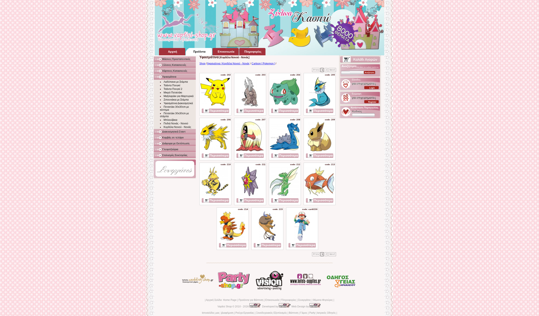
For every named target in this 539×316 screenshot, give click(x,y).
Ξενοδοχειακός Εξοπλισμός (271, 312)
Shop (202, 63)
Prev (316, 70)
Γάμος (303, 312)
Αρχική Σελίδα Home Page (221, 300)
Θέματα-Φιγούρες (323, 300)
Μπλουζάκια (170, 119)
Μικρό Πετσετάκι (173, 92)
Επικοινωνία (272, 300)
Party (312, 312)
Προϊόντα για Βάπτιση (251, 300)
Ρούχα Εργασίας (244, 312)
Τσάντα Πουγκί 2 (173, 89)
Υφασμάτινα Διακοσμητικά (178, 103)
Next (332, 70)
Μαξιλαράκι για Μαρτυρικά (178, 96)
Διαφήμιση (227, 312)
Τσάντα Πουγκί (172, 85)
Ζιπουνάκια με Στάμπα (176, 99)
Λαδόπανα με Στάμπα (176, 81)
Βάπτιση (293, 312)
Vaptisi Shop (224, 306)
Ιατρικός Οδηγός (326, 312)
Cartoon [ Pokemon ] (263, 63)
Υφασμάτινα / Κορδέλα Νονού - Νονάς (228, 63)
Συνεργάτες (304, 300)
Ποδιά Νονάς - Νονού (176, 123)
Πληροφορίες (288, 300)
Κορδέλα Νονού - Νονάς (177, 127)
